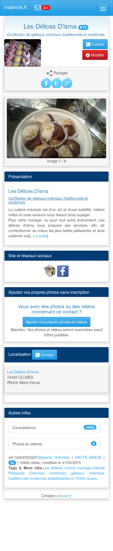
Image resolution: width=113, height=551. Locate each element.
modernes (38, 478)
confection (57, 473)
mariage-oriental (91, 467)
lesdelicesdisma (61, 478)
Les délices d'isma (59, 467)
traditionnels (18, 478)
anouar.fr (64, 495)
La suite (40, 235)
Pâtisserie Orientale (53, 457)
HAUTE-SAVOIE (88, 457)
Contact (97, 44)
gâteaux (77, 473)
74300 (80, 478)
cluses (91, 478)
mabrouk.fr (15, 6)
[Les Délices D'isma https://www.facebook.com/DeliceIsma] (50, 270)
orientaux (97, 473)
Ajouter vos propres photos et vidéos (56, 322)
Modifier (97, 55)
